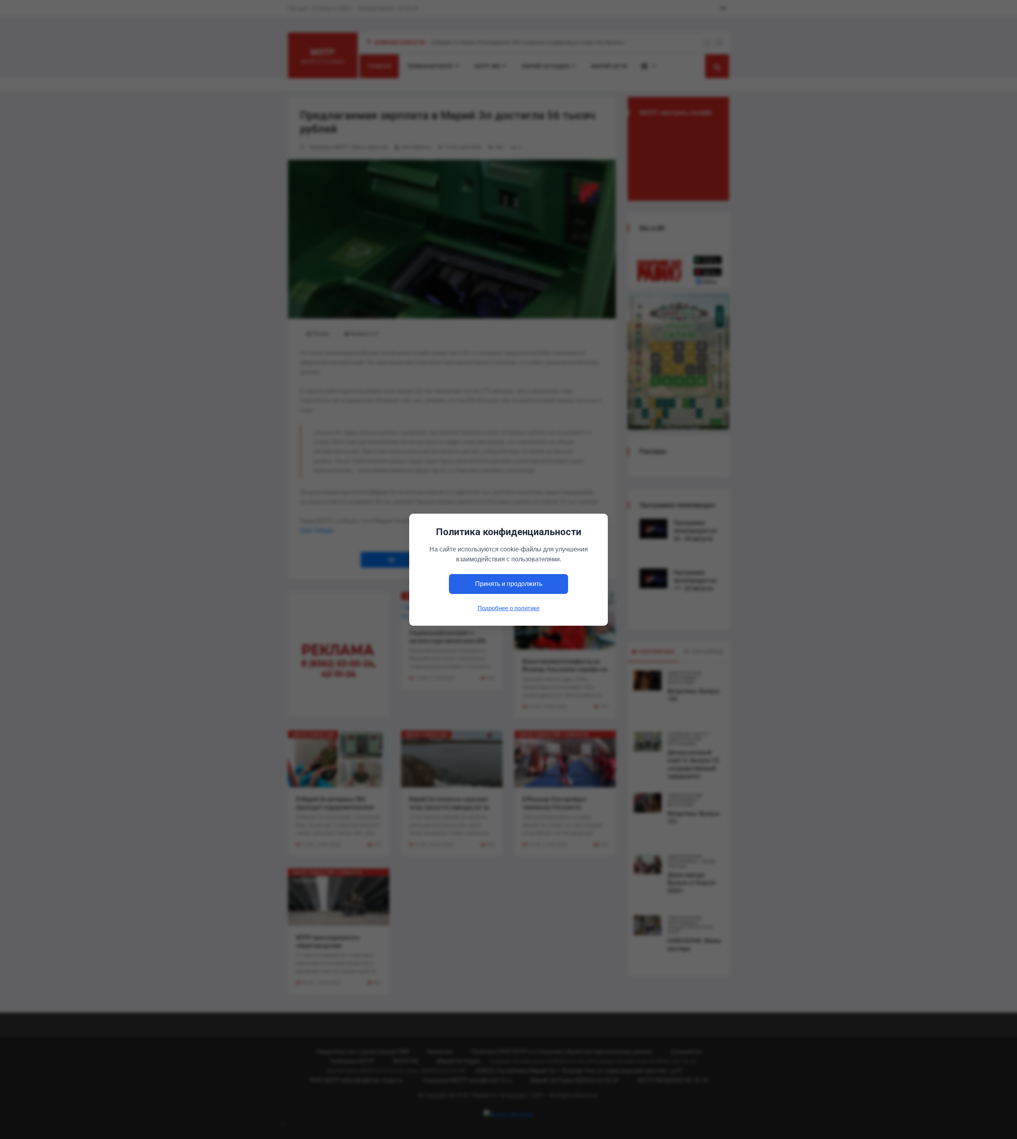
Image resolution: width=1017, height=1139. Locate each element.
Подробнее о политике (508, 607)
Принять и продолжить (508, 583)
